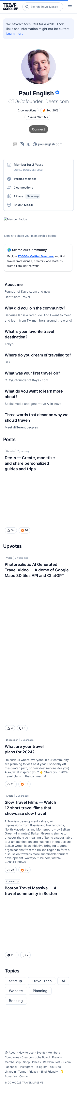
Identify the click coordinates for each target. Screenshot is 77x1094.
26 (12, 784)
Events (41, 1052)
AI (63, 981)
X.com (67, 1062)
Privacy (33, 1071)
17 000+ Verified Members (36, 256)
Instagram (26, 1066)
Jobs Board (42, 1057)
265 (13, 955)
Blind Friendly (49, 1071)
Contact (24, 1076)
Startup (15, 981)
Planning (40, 991)
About (12, 1052)
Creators (27, 1057)
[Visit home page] (11, 6)
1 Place (26, 196)
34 (13, 530)
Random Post (51, 1062)
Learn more (14, 33)
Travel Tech (42, 981)
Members (54, 1052)
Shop (26, 1062)
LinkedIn (10, 1071)
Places (36, 1062)
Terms (22, 1071)
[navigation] (70, 7)
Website (16, 991)
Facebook (11, 1066)
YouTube (55, 1066)
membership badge (43, 235)
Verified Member (25, 178)
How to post (26, 1052)
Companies (12, 1057)
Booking (16, 1001)
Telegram (41, 1066)
